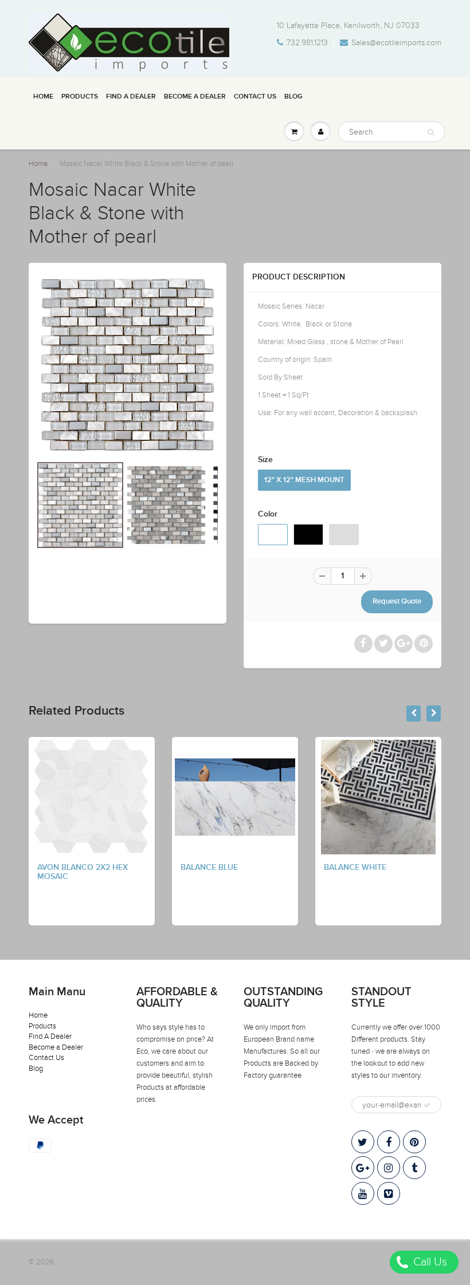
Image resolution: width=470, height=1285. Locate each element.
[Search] (430, 132)
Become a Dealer (195, 96)
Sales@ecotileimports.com (396, 43)
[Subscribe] (427, 1105)
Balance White (355, 868)
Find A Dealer (131, 96)
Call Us (428, 1262)
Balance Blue (209, 868)
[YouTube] (362, 1193)
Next (263, 558)
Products (79, 96)
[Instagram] (388, 1167)
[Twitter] (362, 1141)
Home (43, 96)
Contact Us (255, 96)
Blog (293, 96)
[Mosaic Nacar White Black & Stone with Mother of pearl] (127, 364)
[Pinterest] (414, 1141)
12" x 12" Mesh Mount (304, 480)
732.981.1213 (307, 43)
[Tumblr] (414, 1167)
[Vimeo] (388, 1193)
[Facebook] (388, 1141)
